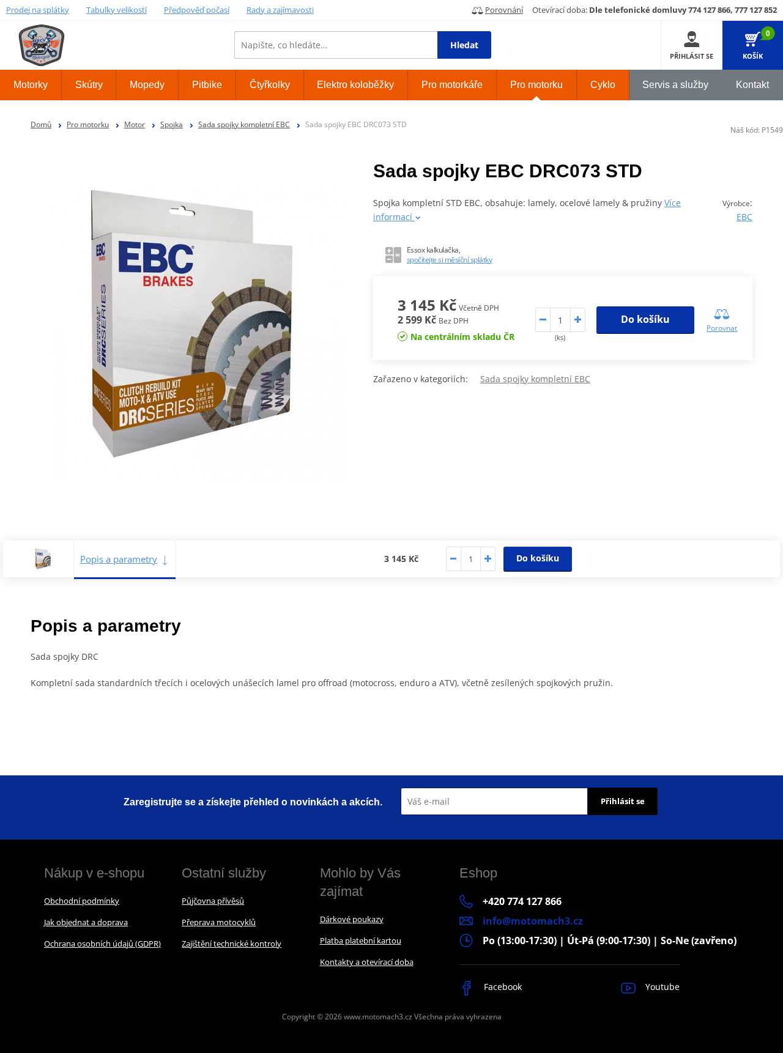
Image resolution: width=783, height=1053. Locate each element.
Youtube (661, 986)
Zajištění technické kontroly (231, 943)
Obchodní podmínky (81, 900)
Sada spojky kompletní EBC (244, 124)
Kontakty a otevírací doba (367, 961)
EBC (744, 217)
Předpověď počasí (196, 9)
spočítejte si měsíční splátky (449, 259)
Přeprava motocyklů (219, 922)
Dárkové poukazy (352, 919)
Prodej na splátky (37, 9)
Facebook (501, 986)
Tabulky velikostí (116, 9)
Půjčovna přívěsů (213, 900)
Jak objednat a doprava (86, 922)
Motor (134, 124)
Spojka (171, 124)
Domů (41, 124)
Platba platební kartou (360, 940)
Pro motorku (88, 124)
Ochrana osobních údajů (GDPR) (102, 943)
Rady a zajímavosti (280, 9)
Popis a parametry (118, 559)
